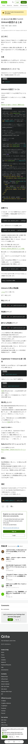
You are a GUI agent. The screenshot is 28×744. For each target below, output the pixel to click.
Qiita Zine (3, 722)
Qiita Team (3, 720)
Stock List (9, 5)
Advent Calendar (5, 684)
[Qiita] (4, 2)
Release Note (4, 676)
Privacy (3, 657)
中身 (2, 391)
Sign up (11, 736)
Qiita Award (4, 689)
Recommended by (12, 546)
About (2, 652)
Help (2, 667)
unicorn (14, 25)
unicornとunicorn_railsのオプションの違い (13, 248)
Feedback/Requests (6, 664)
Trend (3, 5)
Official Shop (4, 725)
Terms (2, 654)
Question (16, 5)
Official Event (23, 5)
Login (17, 2)
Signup (24, 2)
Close (17, 736)
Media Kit (3, 662)
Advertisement (4, 669)
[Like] (2, 506)
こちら (3, 292)
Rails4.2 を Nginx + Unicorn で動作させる (12, 104)
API (2, 694)
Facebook (3, 708)
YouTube (3, 710)
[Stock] (7, 506)
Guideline (3, 659)
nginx (10, 25)
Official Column (5, 681)
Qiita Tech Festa (5, 686)
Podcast (3, 713)
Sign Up (17, 619)
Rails (6, 25)
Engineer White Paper (6, 691)
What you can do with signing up (11, 527)
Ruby (3, 25)
